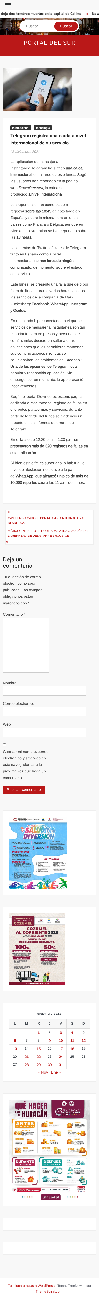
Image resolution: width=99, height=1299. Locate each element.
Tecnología (43, 128)
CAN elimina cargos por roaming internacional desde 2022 (46, 520)
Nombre (10, 683)
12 (84, 1040)
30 (50, 1065)
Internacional (20, 128)
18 (72, 1049)
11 (72, 1040)
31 (61, 1065)
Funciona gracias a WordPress (31, 1285)
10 (61, 1040)
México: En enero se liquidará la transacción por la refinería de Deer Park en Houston (49, 533)
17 (61, 1049)
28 (27, 1065)
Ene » (56, 1072)
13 (15, 1049)
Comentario (14, 614)
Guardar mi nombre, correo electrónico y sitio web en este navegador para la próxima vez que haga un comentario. (26, 765)
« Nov (43, 1072)
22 (39, 1057)
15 (39, 1049)
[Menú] (7, 5)
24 (61, 1057)
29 (39, 1065)
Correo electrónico (18, 704)
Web (7, 724)
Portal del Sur (49, 43)
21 (27, 1057)
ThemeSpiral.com (49, 1291)
